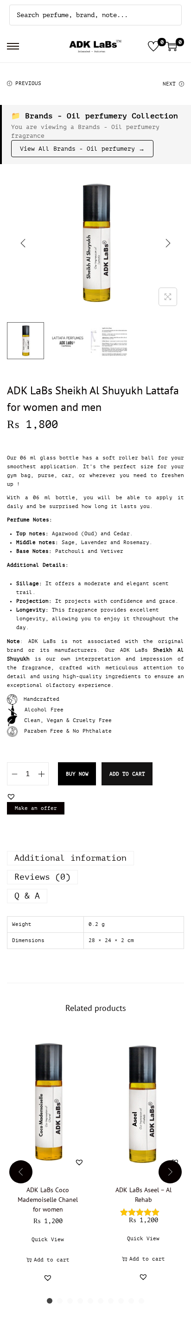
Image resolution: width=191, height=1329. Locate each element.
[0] (153, 46)
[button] (11, 796)
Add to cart (127, 774)
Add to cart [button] (52, 1260)
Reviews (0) (42, 877)
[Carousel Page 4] (80, 1301)
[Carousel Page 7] (111, 1301)
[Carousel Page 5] (90, 1301)
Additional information (70, 858)
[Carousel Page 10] (141, 1301)
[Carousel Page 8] (121, 1301)
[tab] (95, 858)
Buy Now (77, 774)
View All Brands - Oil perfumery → (82, 148)
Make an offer (36, 808)
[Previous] (23, 243)
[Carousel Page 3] (70, 1301)
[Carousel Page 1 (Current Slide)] (49, 1301)
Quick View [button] (48, 1240)
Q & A (27, 895)
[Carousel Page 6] (100, 1301)
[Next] (167, 243)
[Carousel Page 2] (60, 1301)
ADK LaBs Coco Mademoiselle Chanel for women (48, 1199)
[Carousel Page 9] (131, 1301)
